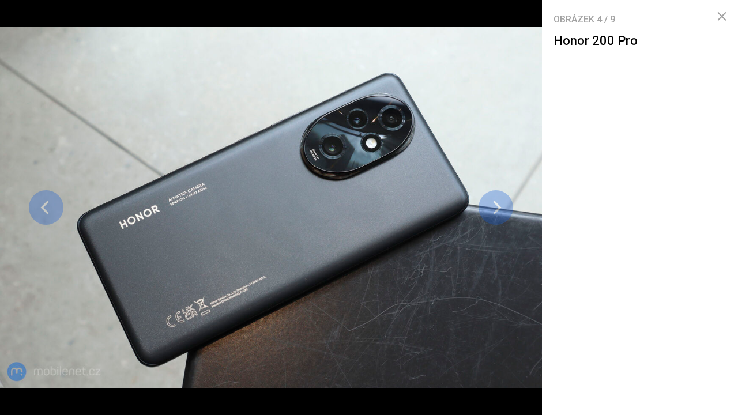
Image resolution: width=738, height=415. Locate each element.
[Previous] (46, 207)
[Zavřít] (722, 16)
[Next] (496, 207)
